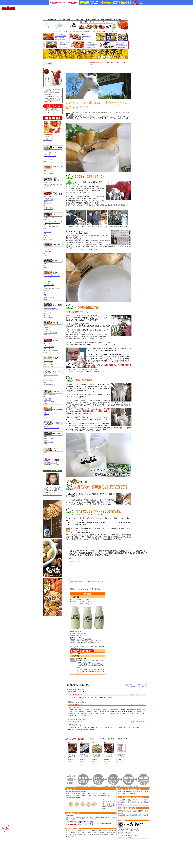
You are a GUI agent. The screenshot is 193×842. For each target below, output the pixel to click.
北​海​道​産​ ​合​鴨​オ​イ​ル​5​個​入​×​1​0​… (120, 756)
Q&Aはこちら (133, 793)
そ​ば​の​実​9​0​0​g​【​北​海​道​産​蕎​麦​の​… (96, 756)
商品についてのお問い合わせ (79, 589)
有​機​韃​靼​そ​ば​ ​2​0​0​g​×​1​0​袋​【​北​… (84, 756)
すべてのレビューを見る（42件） (137, 685)
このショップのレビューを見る (138, 686)
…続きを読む (85, 715)
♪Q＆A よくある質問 (76, 653)
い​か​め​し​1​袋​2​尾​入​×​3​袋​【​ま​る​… (108, 756)
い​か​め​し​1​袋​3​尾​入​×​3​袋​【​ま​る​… (72, 756)
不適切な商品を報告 (98, 589)
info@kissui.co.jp (127, 837)
